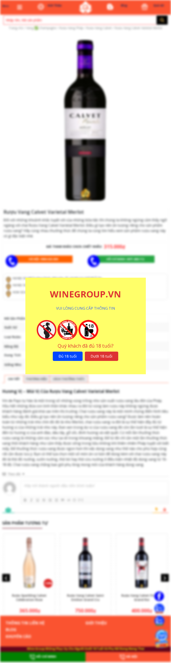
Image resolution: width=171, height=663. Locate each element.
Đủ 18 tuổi (68, 356)
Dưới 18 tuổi (101, 356)
